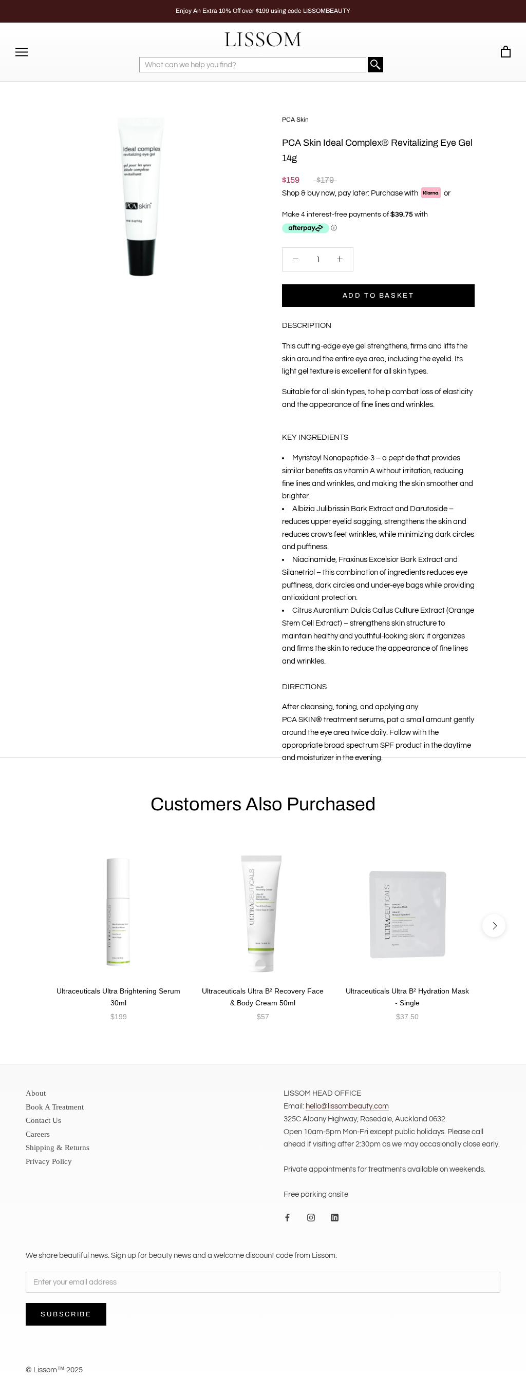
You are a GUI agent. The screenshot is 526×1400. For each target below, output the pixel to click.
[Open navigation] (21, 52)
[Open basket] (506, 52)
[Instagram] (311, 1218)
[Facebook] (287, 1218)
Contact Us (43, 1120)
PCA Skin (295, 119)
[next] (493, 925)
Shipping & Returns (57, 1147)
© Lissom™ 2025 (54, 1370)
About (36, 1093)
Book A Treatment (55, 1107)
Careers (38, 1134)
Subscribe (66, 1314)
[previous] (32, 925)
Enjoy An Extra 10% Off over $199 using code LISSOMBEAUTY (263, 10)
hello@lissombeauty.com (347, 1106)
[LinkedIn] (335, 1218)
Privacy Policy (49, 1161)
